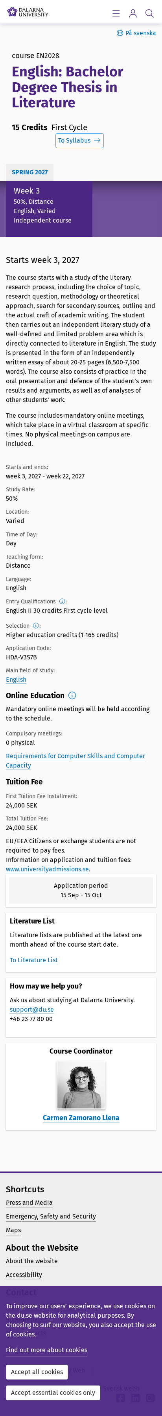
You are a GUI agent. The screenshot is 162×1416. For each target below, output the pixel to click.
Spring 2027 (30, 172)
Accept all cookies (37, 1372)
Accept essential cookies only (53, 1392)
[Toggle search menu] (149, 13)
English (16, 679)
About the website (32, 1261)
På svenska (140, 33)
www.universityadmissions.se (47, 869)
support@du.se (32, 1009)
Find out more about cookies (46, 1350)
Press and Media (29, 1202)
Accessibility (24, 1274)
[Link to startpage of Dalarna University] (27, 10)
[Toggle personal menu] (132, 13)
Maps (13, 1230)
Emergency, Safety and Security (51, 1216)
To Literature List (34, 960)
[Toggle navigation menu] (115, 13)
